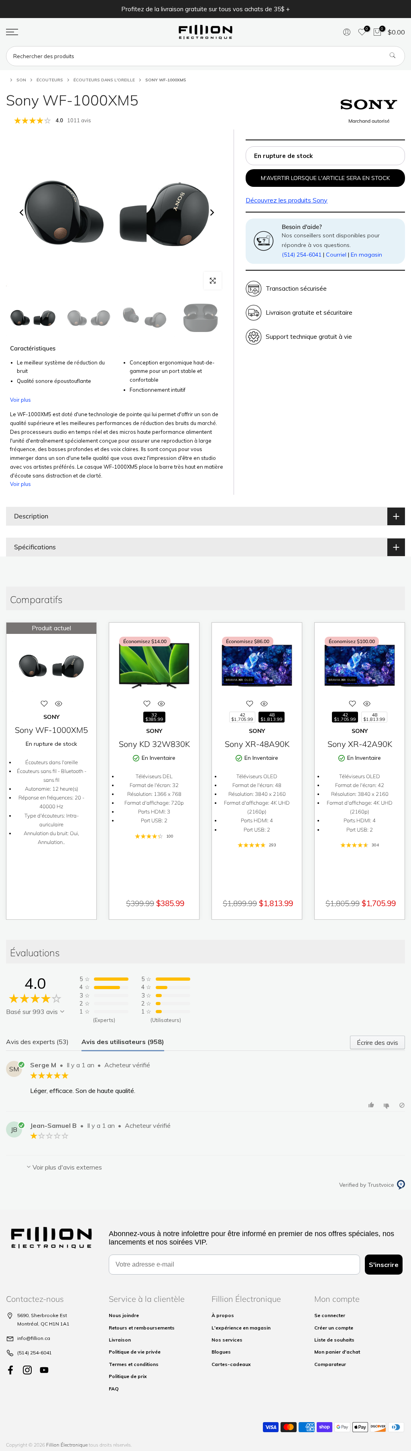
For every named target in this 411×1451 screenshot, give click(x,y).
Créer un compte (333, 1328)
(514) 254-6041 (301, 254)
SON (21, 80)
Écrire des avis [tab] (377, 1042)
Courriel (336, 254)
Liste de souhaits (334, 1340)
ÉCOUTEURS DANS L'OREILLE (104, 80)
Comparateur (330, 1364)
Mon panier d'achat (337, 1352)
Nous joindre (124, 1315)
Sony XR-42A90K (360, 744)
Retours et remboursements (142, 1328)
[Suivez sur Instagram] (27, 1370)
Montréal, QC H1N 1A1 (43, 1324)
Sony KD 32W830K (154, 744)
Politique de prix (128, 1376)
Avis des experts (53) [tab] (37, 1042)
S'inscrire (384, 1265)
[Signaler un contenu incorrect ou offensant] (402, 1105)
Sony (287, 200)
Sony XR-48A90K (257, 744)
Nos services (227, 1340)
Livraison (120, 1340)
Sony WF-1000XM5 (51, 730)
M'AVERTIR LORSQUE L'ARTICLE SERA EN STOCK (325, 178)
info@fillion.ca (33, 1338)
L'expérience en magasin (241, 1328)
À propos (223, 1315)
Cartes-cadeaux (231, 1364)
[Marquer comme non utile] (387, 1105)
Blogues (221, 1352)
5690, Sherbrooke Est (42, 1315)
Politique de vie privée (135, 1352)
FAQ (114, 1389)
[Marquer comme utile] (372, 1105)
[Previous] (22, 212)
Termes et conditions (134, 1364)
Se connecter (329, 1315)
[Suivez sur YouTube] (44, 1370)
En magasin (366, 254)
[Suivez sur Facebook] (10, 1370)
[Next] (211, 212)
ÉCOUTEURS (50, 80)
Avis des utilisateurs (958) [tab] (122, 1042)
